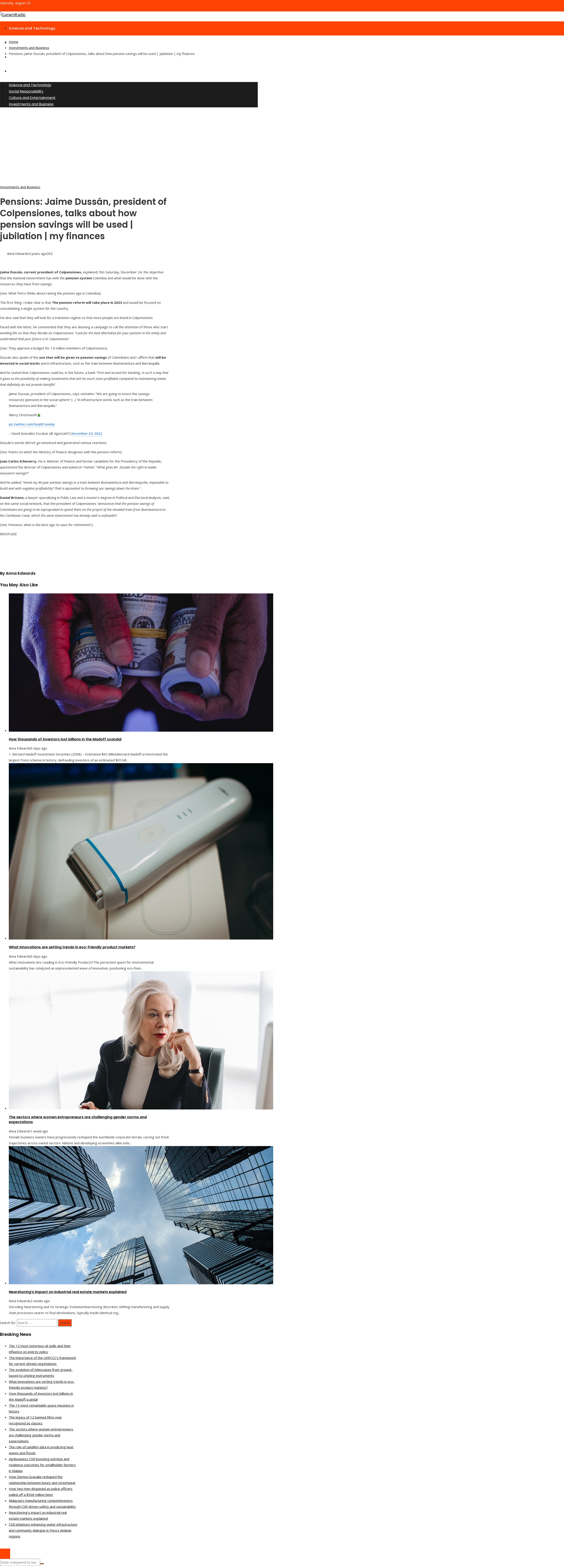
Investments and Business (20, 187)
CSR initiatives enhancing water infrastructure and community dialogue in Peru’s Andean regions (43, 1530)
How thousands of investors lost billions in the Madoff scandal (65, 739)
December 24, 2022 (86, 433)
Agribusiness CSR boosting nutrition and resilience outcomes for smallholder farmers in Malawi (42, 1465)
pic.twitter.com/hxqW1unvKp (32, 424)
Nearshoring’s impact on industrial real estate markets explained (67, 1291)
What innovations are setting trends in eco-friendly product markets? (72, 947)
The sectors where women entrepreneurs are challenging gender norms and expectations (78, 1119)
